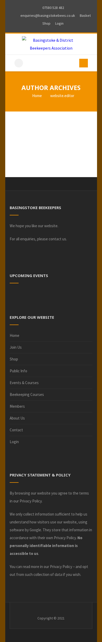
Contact (16, 429)
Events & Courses (24, 382)
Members (17, 406)
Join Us (16, 347)
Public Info (18, 370)
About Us (17, 418)
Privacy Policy (31, 500)
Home (36, 95)
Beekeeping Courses (27, 394)
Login (14, 441)
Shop (14, 359)
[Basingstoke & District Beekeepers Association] (51, 44)
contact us (57, 238)
